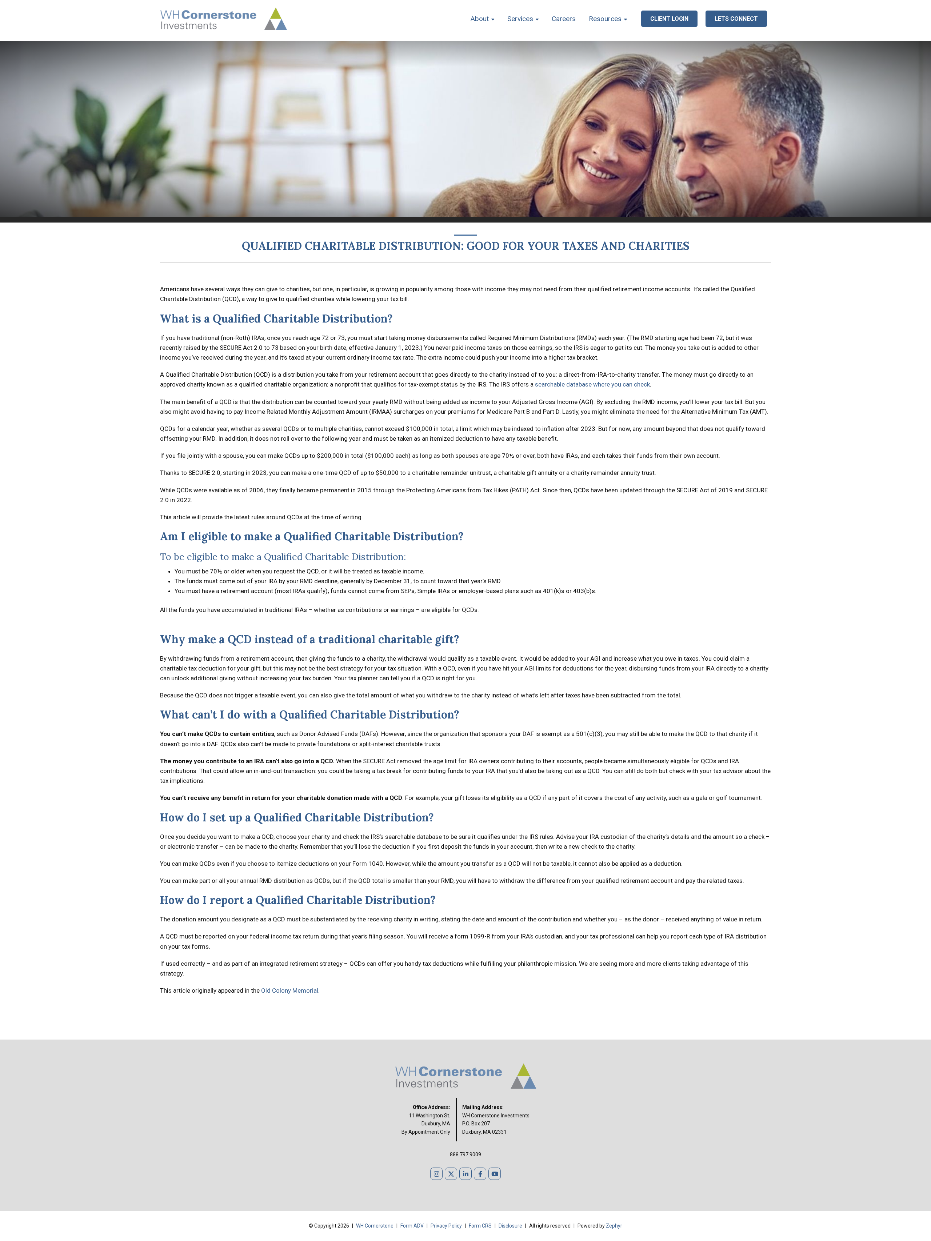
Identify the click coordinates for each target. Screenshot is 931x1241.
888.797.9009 (465, 1154)
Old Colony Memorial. (290, 990)
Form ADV (412, 1226)
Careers (564, 19)
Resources (605, 19)
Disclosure (511, 1226)
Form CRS (481, 1226)
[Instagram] (436, 1174)
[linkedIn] (465, 1174)
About (480, 19)
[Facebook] (480, 1174)
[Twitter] (451, 1174)
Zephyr (614, 1226)
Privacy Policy (447, 1226)
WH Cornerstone (374, 1226)
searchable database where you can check (592, 384)
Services (520, 19)
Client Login (669, 18)
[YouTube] (494, 1174)
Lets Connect (736, 18)
